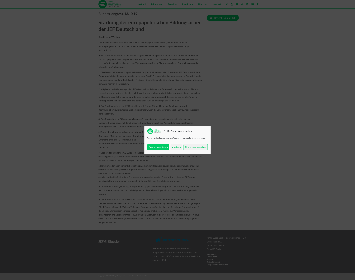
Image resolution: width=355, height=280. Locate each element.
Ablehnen (176, 147)
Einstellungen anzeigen (195, 147)
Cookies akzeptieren (158, 147)
